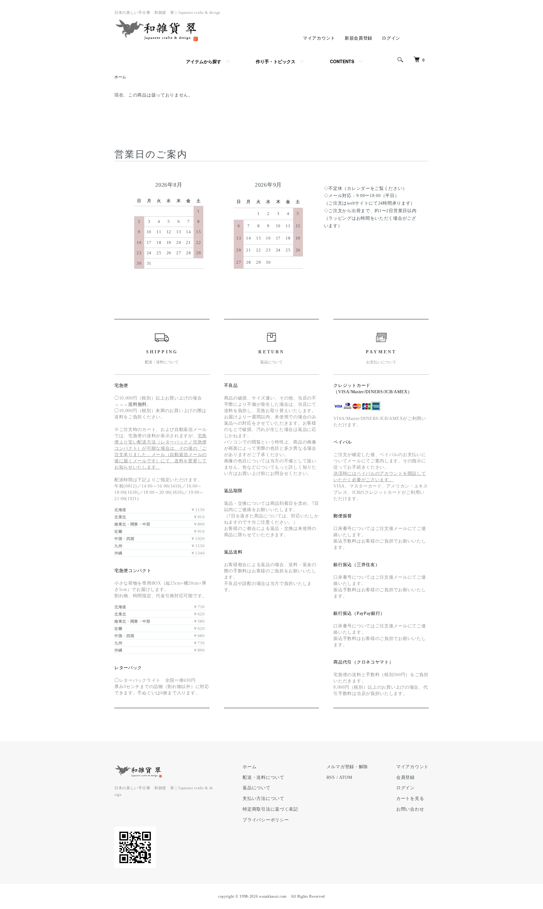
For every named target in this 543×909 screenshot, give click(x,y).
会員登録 (405, 777)
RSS (330, 777)
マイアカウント (319, 38)
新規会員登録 (358, 38)
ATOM (345, 777)
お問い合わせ (410, 809)
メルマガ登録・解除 (347, 766)
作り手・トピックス (275, 61)
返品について (256, 787)
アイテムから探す (203, 61)
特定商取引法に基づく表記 (270, 809)
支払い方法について (263, 798)
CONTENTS (342, 61)
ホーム (120, 77)
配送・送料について (263, 777)
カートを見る (410, 798)
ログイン (391, 38)
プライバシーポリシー (266, 820)
